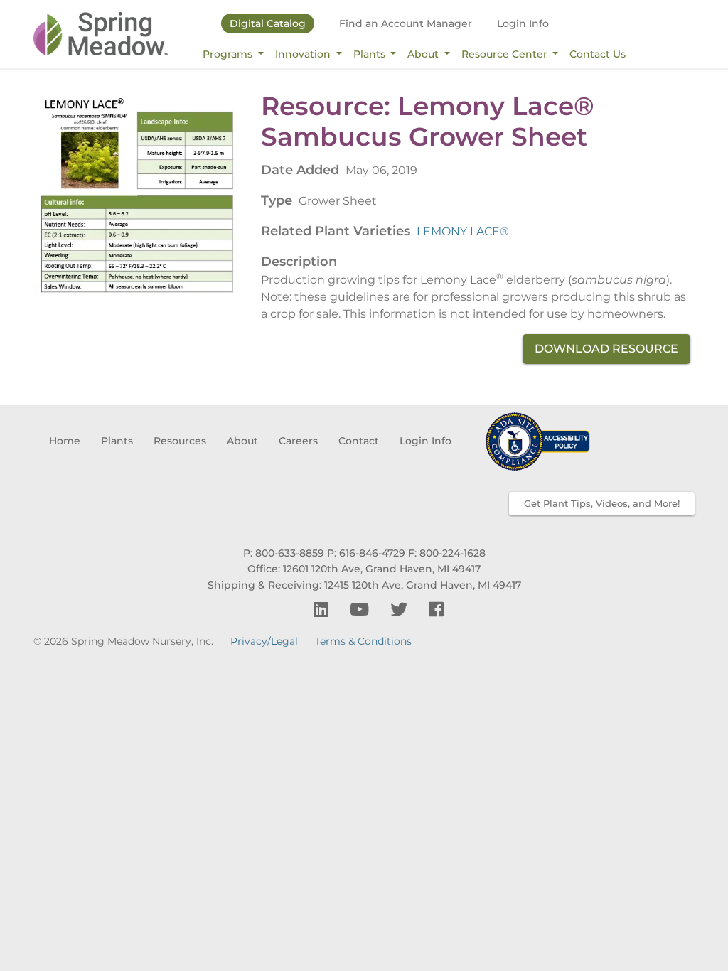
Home (64, 440)
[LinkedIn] (323, 609)
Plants (370, 54)
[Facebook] (436, 609)
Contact (358, 440)
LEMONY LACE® (463, 231)
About (424, 54)
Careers (298, 440)
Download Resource (606, 348)
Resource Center (505, 54)
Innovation (304, 54)
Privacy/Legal (264, 641)
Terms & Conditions (363, 641)
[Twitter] (401, 609)
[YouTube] (361, 609)
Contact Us (597, 54)
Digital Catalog (268, 23)
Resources (180, 440)
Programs (229, 54)
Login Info (523, 23)
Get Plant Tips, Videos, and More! (602, 503)
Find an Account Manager (405, 23)
